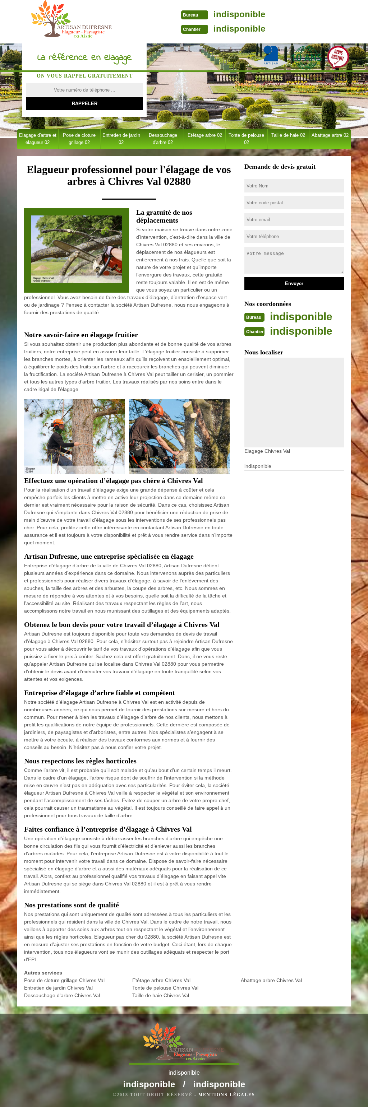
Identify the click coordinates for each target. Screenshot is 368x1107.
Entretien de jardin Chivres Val (58, 988)
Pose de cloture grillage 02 (79, 138)
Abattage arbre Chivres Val (271, 980)
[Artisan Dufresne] (72, 21)
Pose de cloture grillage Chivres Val (64, 980)
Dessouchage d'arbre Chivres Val (62, 995)
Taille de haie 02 (288, 135)
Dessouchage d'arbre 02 (163, 138)
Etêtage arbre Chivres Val (161, 980)
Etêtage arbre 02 (205, 135)
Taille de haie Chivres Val (160, 995)
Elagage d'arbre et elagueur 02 (37, 138)
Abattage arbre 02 (330, 135)
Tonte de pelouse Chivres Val (165, 988)
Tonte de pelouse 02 (246, 138)
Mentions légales (226, 1094)
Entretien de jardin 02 (121, 138)
